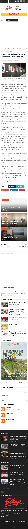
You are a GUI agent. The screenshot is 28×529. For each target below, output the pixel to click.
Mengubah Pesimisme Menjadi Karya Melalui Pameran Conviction (12, 222)
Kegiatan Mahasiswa (18, 48)
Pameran (4, 50)
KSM (26, 48)
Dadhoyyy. (9, 407)
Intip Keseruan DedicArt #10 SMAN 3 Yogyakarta (12, 208)
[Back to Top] (14, 527)
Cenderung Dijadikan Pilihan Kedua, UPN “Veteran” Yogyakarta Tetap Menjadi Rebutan (17, 482)
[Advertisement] (14, 36)
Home (2, 20)
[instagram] (18, 1)
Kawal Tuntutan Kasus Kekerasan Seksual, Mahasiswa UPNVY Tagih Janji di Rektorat (18, 438)
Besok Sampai (10, 419)
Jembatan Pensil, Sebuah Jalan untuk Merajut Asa (17, 303)
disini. (20, 383)
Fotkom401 (4, 229)
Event (3, 390)
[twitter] (21, 1)
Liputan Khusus (5, 395)
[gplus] (24, 1)
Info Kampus (5, 392)
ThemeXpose (17, 521)
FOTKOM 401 (8, 48)
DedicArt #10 (5, 200)
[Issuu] (26, 1)
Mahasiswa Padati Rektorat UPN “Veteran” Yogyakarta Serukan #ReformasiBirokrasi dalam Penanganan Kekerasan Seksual (17, 454)
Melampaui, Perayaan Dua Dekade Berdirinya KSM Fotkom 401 (11, 236)
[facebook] (16, 1)
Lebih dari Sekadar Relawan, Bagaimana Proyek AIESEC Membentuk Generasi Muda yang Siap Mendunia (17, 312)
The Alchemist (13, 325)
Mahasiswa (4, 398)
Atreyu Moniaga (6, 214)
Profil (3, 400)
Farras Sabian (9, 413)
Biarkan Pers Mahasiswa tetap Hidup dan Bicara (17, 318)
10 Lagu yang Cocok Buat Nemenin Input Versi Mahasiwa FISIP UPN (17, 333)
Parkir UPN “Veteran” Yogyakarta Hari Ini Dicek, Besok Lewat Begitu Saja (17, 446)
